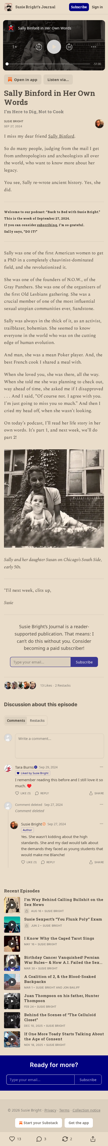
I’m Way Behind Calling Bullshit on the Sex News (63, 902)
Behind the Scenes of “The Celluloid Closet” (60, 1017)
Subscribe (79, 7)
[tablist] (25, 721)
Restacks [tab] (37, 720)
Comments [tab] (16, 720)
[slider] (48, 63)
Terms (64, 1110)
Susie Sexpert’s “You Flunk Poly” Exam (63, 919)
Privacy (50, 1110)
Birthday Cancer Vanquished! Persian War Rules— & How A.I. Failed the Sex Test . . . (61, 960)
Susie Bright (13, 121)
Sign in (97, 7)
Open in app (25, 79)
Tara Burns (24, 767)
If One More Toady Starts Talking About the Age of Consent (64, 1036)
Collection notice (86, 1110)
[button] (14, 47)
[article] (54, 905)
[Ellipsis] (101, 767)
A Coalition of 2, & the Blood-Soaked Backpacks (60, 979)
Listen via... (58, 79)
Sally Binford (61, 136)
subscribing (47, 225)
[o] (12, 905)
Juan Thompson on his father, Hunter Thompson (61, 998)
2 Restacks (63, 685)
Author (27, 830)
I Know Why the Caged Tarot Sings (59, 938)
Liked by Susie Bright (34, 773)
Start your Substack (41, 1122)
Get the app (79, 1122)
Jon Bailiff (71, 987)
